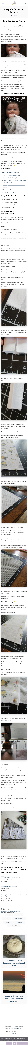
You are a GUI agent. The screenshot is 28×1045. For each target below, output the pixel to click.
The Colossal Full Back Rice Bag (11, 175)
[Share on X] (14, 1043)
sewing (8, 922)
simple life (19, 922)
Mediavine (14, 1033)
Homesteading (16, 911)
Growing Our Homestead (9, 189)
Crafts (18, 915)
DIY (7, 911)
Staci (3, 908)
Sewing (20, 911)
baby (9, 915)
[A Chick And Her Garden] (14, 3)
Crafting (4, 911)
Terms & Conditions (14, 1028)
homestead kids (18, 918)
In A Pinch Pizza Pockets (9, 192)
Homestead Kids (11, 911)
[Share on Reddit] (25, 1043)
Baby (2, 911)
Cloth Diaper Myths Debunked (11, 172)
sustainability (14, 926)
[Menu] (3, 3)
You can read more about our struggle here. (12, 81)
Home (2, 912)
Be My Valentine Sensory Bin (10, 178)
